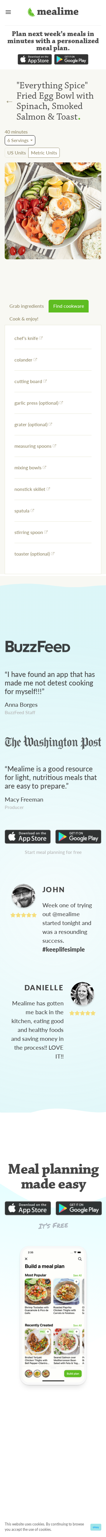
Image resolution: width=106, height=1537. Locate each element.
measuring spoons (33, 445)
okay (96, 1527)
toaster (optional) (32, 553)
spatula (21, 510)
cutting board (28, 381)
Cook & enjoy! (23, 318)
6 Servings (18, 140)
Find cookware (68, 305)
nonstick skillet (29, 489)
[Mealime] (53, 12)
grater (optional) (30, 424)
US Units (16, 152)
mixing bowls (28, 467)
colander (23, 359)
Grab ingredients (26, 305)
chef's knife (26, 338)
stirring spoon (28, 532)
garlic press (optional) (36, 402)
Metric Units (44, 152)
